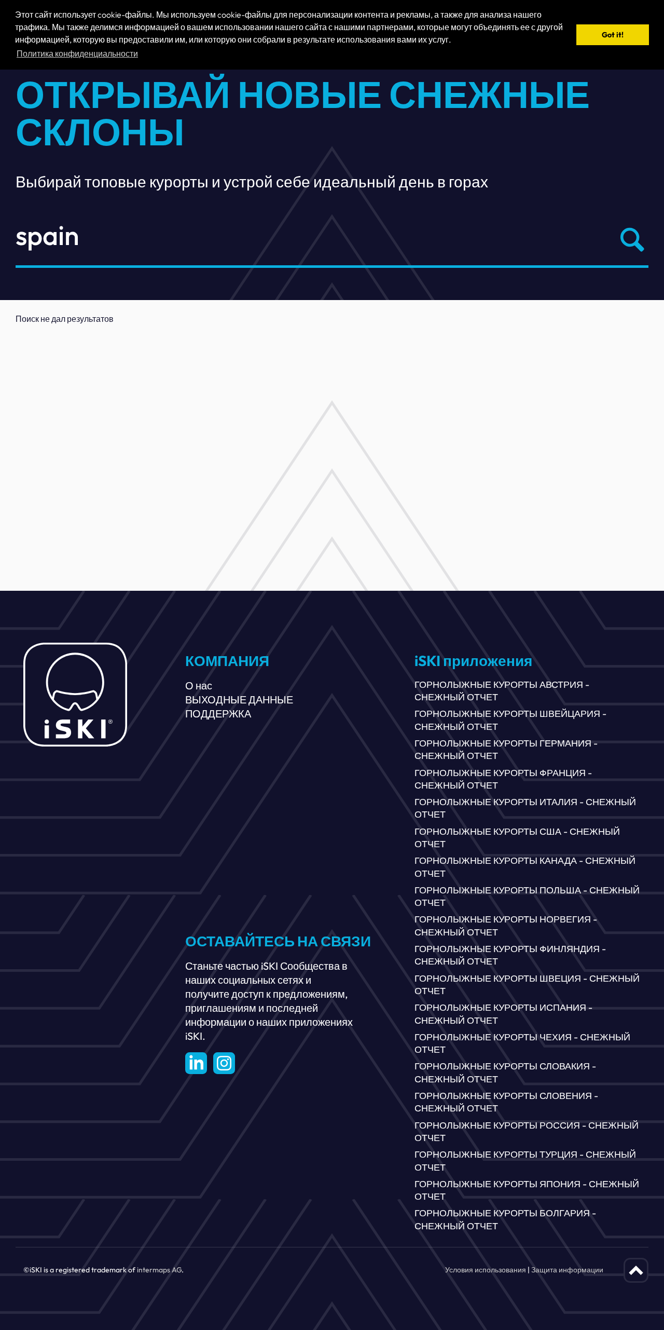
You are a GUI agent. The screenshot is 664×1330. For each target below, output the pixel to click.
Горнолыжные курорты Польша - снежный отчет (527, 896)
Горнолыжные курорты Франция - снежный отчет (503, 779)
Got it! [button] (613, 34)
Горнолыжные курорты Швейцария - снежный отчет (510, 720)
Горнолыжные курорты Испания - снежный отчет (503, 1013)
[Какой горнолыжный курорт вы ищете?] (629, 240)
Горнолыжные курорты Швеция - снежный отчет (527, 984)
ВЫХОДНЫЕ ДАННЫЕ (239, 699)
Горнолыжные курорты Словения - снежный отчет (506, 1102)
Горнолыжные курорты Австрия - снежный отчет (501, 690)
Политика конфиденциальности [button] (77, 53)
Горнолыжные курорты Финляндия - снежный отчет (510, 955)
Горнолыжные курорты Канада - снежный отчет (524, 866)
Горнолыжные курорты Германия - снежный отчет (506, 749)
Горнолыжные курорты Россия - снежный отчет (526, 1131)
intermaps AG (159, 1269)
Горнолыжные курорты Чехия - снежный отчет (522, 1043)
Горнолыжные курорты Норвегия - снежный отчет (505, 925)
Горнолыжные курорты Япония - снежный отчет (526, 1190)
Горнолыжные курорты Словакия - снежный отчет (505, 1072)
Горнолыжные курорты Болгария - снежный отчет (505, 1219)
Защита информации (567, 1269)
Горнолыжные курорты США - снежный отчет (517, 837)
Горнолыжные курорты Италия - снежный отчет (525, 808)
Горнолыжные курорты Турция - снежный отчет (525, 1160)
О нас (198, 685)
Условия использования (485, 1269)
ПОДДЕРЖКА (218, 713)
